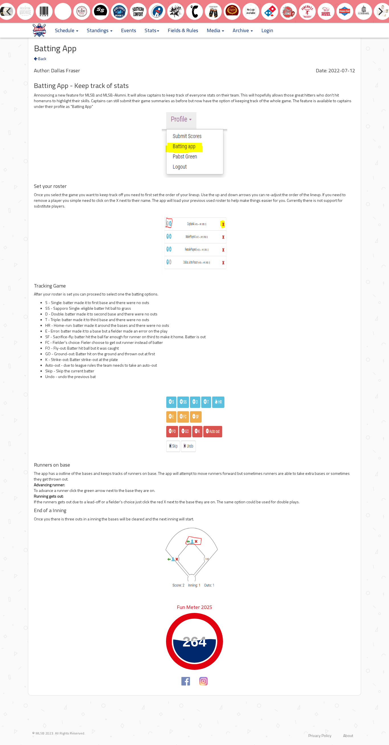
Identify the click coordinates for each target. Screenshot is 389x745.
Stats (150, 30)
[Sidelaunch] (119, 11)
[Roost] (62, 11)
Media (214, 30)
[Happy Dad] (344, 11)
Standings (98, 30)
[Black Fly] (175, 11)
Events (128, 30)
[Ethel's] (288, 11)
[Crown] (232, 11)
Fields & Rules (183, 30)
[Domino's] (269, 11)
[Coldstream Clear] (213, 11)
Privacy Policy (319, 735)
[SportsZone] (156, 11)
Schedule (65, 30)
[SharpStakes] (100, 11)
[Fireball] (307, 11)
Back (41, 58)
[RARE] (44, 11)
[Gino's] (326, 11)
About (348, 735)
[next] (380, 11)
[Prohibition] (25, 11)
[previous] (9, 11)
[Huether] (363, 11)
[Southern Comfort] (138, 11)
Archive (241, 30)
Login (267, 30)
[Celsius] (194, 11)
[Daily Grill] (250, 11)
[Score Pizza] (81, 11)
